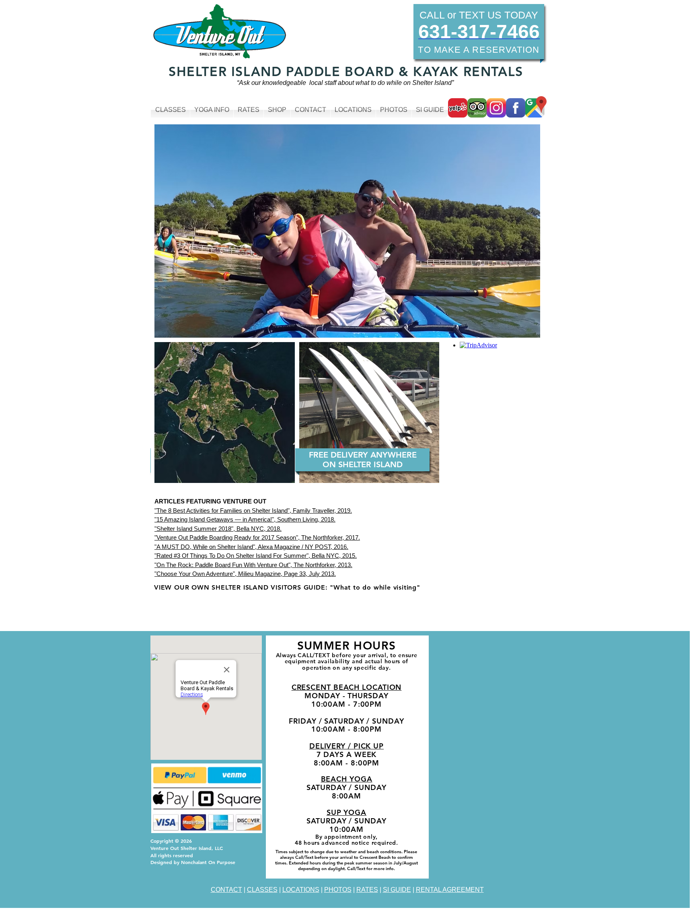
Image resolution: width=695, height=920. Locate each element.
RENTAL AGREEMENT (450, 889)
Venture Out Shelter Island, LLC (186, 848)
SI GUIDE (397, 889)
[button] (266, 231)
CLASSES (262, 889)
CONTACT (226, 889)
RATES (367, 889)
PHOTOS (338, 889)
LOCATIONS (300, 889)
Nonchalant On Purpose (208, 862)
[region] (302, 589)
